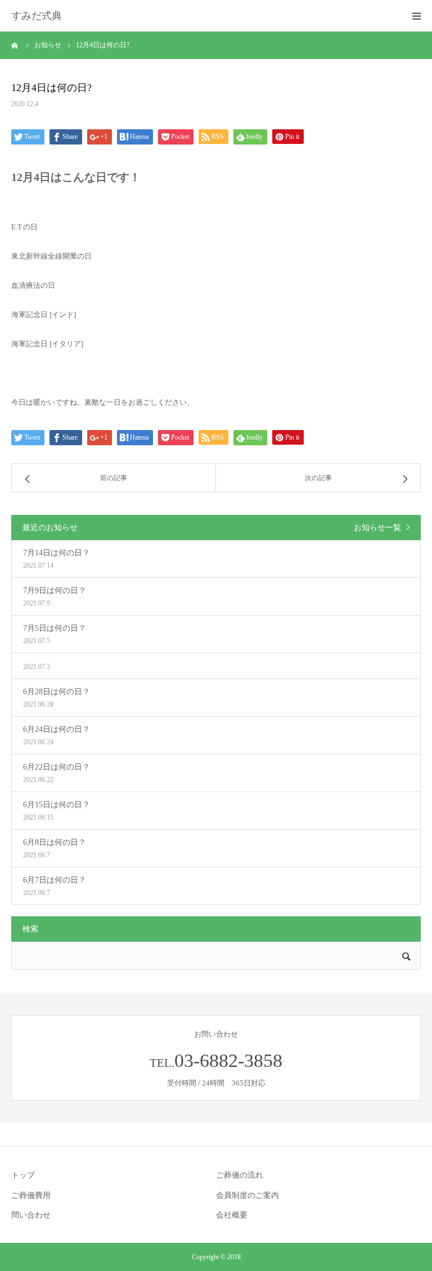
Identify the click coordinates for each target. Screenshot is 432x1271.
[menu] (416, 15)
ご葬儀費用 (31, 1195)
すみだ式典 (36, 15)
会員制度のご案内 (247, 1195)
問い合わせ (31, 1215)
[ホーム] (15, 45)
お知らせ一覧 (377, 527)
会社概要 (232, 1215)
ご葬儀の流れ (239, 1175)
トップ (23, 1175)
